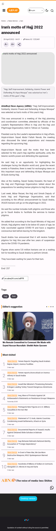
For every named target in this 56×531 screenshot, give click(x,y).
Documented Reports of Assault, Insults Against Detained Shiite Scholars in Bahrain (28, 431)
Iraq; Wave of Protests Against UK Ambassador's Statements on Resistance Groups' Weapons (31, 396)
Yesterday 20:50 (12, 401)
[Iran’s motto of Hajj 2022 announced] (28, 68)
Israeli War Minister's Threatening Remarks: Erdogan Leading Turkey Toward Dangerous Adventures (30, 385)
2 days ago (10, 367)
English (33, 10)
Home (3, 21)
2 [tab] (48, 306)
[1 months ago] (28, 326)
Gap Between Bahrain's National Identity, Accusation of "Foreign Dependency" (29, 442)
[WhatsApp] (52, 487)
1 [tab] (46, 306)
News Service (13, 21)
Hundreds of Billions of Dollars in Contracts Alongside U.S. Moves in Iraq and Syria (30, 465)
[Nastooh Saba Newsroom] (28, 520)
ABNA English (17, 10)
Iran (21, 21)
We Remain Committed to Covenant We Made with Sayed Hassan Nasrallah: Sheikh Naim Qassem (27, 344)
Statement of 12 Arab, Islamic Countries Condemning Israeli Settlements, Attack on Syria (28, 419)
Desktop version (28, 498)
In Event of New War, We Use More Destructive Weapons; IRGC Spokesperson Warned (27, 453)
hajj (5, 296)
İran (14, 296)
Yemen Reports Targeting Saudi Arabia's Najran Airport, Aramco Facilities (28, 362)
